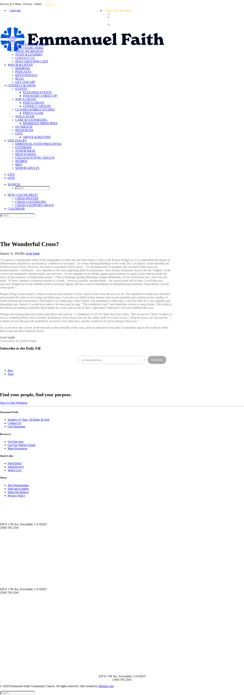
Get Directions (16, 426)
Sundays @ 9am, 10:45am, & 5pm (28, 419)
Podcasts (23, 71)
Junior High (25, 150)
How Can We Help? (118, 10)
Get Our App (25, 82)
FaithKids (23, 147)
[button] (14, 184)
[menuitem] (120, 11)
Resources (24, 130)
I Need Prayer (122, 14)
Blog (19, 78)
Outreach (23, 126)
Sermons (22, 68)
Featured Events (37, 92)
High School (25, 154)
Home (12, 37)
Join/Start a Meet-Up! (40, 95)
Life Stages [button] (17, 140)
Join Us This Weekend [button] (13, 402)
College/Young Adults (35, 157)
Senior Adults (27, 168)
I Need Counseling (118, 19)
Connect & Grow (22, 85)
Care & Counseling (31, 119)
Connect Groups (37, 106)
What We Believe (29, 51)
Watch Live (15, 470)
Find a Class (33, 113)
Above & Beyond (37, 137)
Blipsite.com (106, 686)
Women (21, 161)
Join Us (51, 4)
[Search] (17, 215)
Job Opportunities (18, 485)
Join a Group (25, 99)
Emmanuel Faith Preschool (38, 143)
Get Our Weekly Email (21, 445)
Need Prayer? (16, 466)
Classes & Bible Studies (35, 109)
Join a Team (24, 116)
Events (21, 89)
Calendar (15, 10)
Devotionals (26, 75)
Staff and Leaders (18, 488)
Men (18, 164)
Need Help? (15, 463)
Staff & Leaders (28, 54)
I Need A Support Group (123, 26)
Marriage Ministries (40, 123)
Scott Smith (33, 253)
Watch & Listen (20, 64)
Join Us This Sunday (31, 44)
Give (19, 133)
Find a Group (33, 102)
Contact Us (25, 58)
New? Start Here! (29, 47)
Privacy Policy (16, 495)
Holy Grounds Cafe (31, 61)
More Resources (17, 448)
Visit (11, 40)
